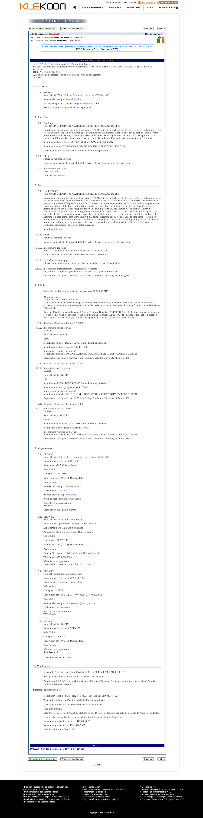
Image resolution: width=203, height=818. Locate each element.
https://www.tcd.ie (70, 494)
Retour (162, 28)
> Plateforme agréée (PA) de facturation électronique (45, 787)
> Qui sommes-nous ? (91, 787)
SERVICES (114, 7)
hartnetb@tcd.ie (73, 99)
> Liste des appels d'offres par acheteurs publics (161, 797)
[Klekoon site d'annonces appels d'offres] (74, 8)
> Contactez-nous (148, 787)
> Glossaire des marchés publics (96, 797)
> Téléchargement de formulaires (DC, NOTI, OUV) (103, 789)
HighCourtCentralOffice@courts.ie (82, 553)
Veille (163, 789)
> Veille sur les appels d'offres (35, 789)
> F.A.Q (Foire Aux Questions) (94, 794)
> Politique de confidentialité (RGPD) (156, 792)
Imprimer (148, 28)
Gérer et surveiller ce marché (42, 28)
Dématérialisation (175, 789)
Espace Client (167, 7)
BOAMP (164, 794)
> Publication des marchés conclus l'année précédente (46, 799)
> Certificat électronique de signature (38, 794)
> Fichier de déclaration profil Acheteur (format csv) (162, 799)
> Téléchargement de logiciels (95, 792)
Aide (149, 7)
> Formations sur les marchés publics (39, 802)
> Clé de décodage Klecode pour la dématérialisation (46, 797)
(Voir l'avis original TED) (107, 49)
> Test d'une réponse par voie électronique (100, 799)
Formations (134, 7)
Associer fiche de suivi (72, 28)
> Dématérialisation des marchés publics (40, 792)
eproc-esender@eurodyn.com (80, 603)
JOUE (171, 794)
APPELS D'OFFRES (92, 7)
